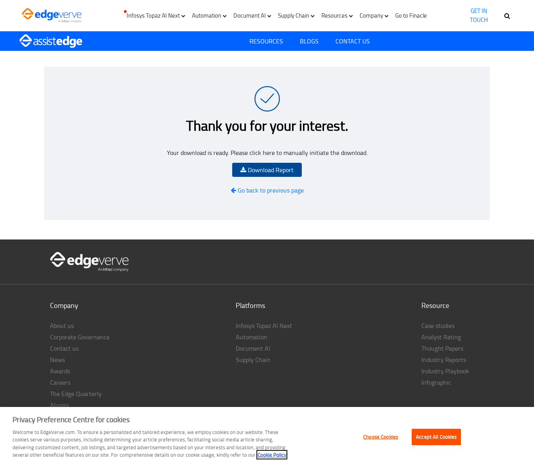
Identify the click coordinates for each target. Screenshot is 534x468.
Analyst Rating (441, 337)
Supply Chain (253, 359)
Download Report (270, 170)
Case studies (438, 325)
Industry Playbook (445, 371)
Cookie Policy (272, 454)
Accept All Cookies (436, 436)
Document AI (253, 348)
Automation (251, 337)
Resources (266, 41)
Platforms (250, 305)
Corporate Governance (79, 337)
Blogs (309, 41)
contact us (352, 41)
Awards (60, 371)
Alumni (59, 405)
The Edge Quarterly (76, 393)
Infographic (436, 382)
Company (64, 305)
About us (62, 325)
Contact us (64, 348)
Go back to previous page (270, 190)
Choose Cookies (380, 436)
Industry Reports (443, 359)
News (57, 359)
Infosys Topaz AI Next (264, 325)
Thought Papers (442, 348)
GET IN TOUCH (479, 15)
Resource (435, 305)
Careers (60, 382)
